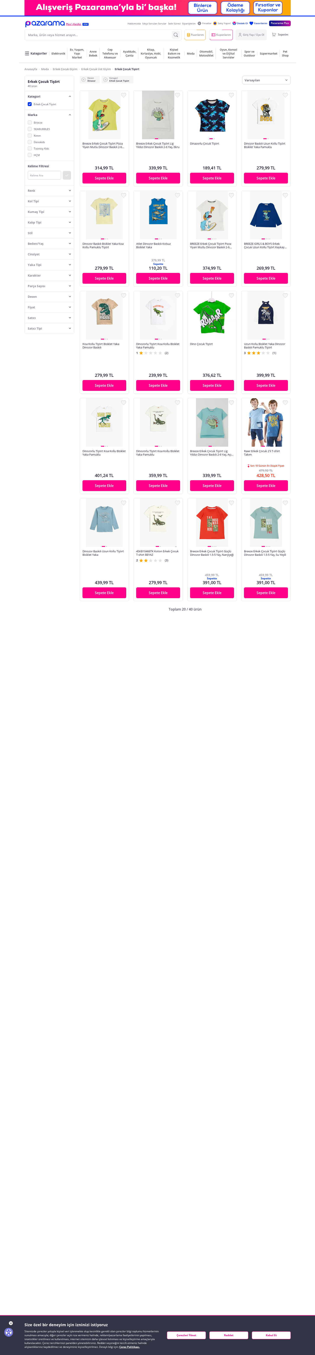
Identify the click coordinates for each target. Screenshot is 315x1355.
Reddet (228, 1335)
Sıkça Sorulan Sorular (154, 23)
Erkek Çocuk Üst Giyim (96, 69)
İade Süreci (174, 23)
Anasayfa (30, 69)
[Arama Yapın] (176, 35)
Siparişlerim (189, 23)
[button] (45, 24)
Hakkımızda (134, 23)
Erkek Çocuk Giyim (65, 69)
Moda (45, 69)
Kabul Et (271, 1335)
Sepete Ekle (104, 178)
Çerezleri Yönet (186, 1335)
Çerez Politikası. (129, 1347)
